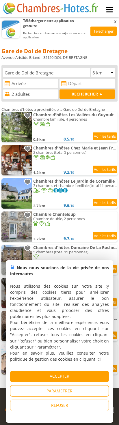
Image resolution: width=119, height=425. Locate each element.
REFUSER (59, 405)
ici (98, 359)
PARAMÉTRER (59, 391)
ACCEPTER (59, 376)
